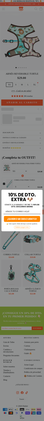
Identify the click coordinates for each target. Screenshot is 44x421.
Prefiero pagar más (22, 227)
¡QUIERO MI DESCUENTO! (22, 219)
